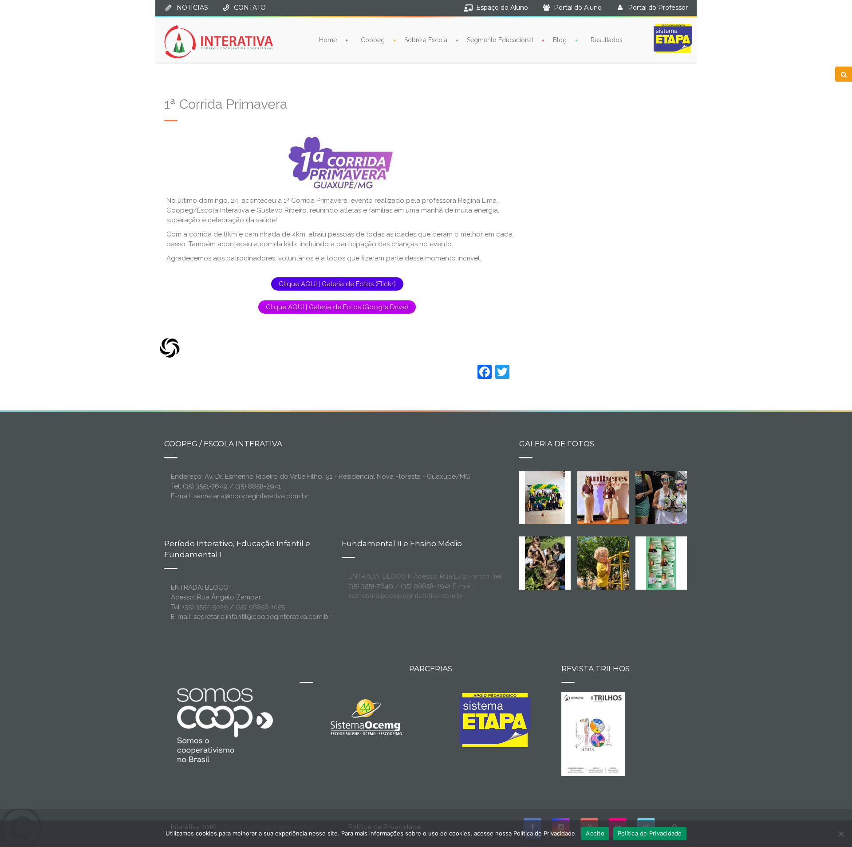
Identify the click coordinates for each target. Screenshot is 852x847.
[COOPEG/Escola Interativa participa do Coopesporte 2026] (675, 496)
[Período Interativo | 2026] (604, 562)
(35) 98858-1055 (260, 607)
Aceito (595, 833)
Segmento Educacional (500, 39)
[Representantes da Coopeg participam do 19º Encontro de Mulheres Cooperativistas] (610, 496)
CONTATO (250, 8)
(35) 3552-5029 (205, 607)
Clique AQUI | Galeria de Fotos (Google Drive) (337, 307)
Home (328, 39)
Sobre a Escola (425, 39)
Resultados (607, 39)
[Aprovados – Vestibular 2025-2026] (661, 562)
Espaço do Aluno (502, 8)
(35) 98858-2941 (426, 586)
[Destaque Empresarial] (224, 725)
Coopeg (373, 39)
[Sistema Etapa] (494, 722)
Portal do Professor (658, 8)
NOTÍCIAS (192, 8)
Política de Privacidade (650, 833)
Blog (560, 39)
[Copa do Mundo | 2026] (545, 496)
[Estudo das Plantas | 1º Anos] (545, 562)
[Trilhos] (593, 733)
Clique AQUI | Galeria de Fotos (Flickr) (337, 284)
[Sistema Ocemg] (366, 716)
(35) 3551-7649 (370, 586)
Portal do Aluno (578, 8)
